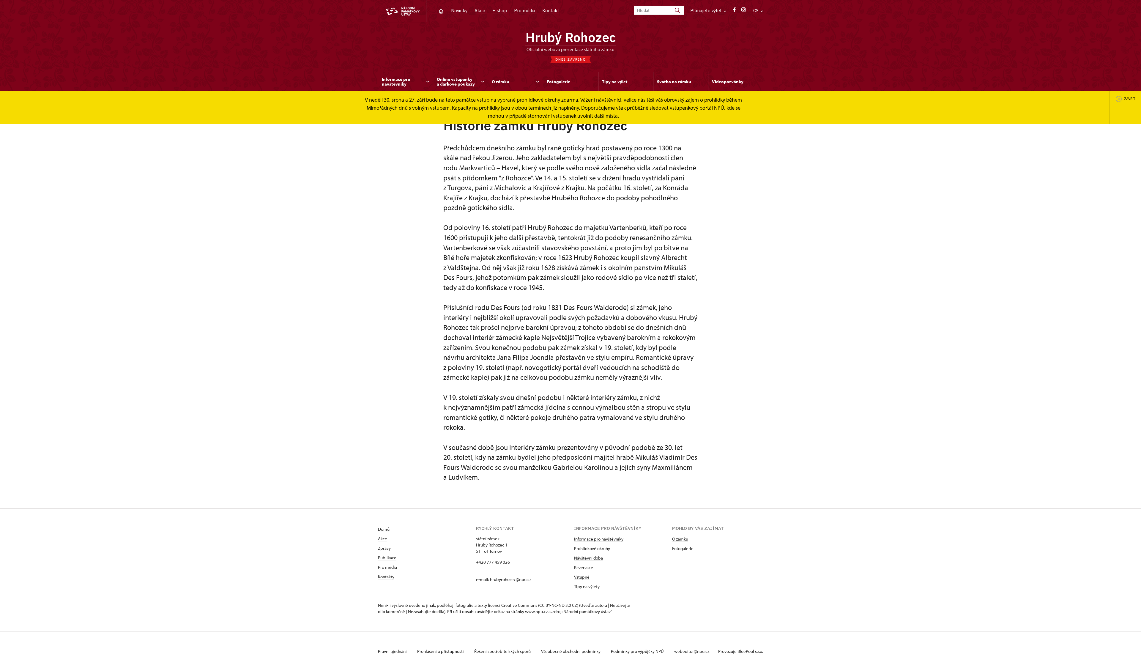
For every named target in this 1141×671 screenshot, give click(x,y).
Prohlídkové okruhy (592, 548)
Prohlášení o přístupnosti (441, 651)
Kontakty (386, 576)
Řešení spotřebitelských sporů (503, 651)
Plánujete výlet (706, 10)
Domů (384, 529)
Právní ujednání (393, 651)
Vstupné (582, 577)
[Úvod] (441, 10)
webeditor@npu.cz (691, 651)
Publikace (387, 557)
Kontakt (550, 10)
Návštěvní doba (588, 558)
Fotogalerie (683, 548)
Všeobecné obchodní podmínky (571, 651)
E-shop (499, 10)
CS (756, 10)
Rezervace (583, 567)
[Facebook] (734, 11)
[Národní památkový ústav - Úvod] (402, 11)
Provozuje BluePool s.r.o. (740, 651)
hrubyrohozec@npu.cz (510, 579)
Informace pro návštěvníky (598, 539)
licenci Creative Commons (512, 605)
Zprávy (384, 548)
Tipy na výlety (587, 586)
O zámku (680, 539)
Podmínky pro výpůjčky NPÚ (638, 651)
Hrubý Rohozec (570, 37)
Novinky (459, 10)
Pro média (524, 10)
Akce (480, 10)
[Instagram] (743, 11)
